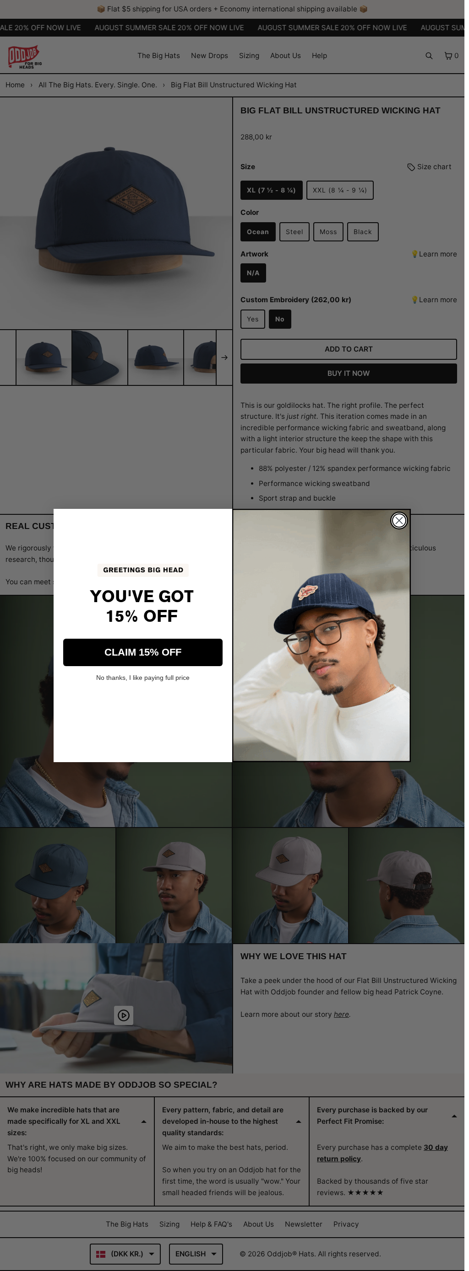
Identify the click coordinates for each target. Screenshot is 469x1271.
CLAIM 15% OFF (142, 652)
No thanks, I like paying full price (143, 677)
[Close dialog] (399, 521)
